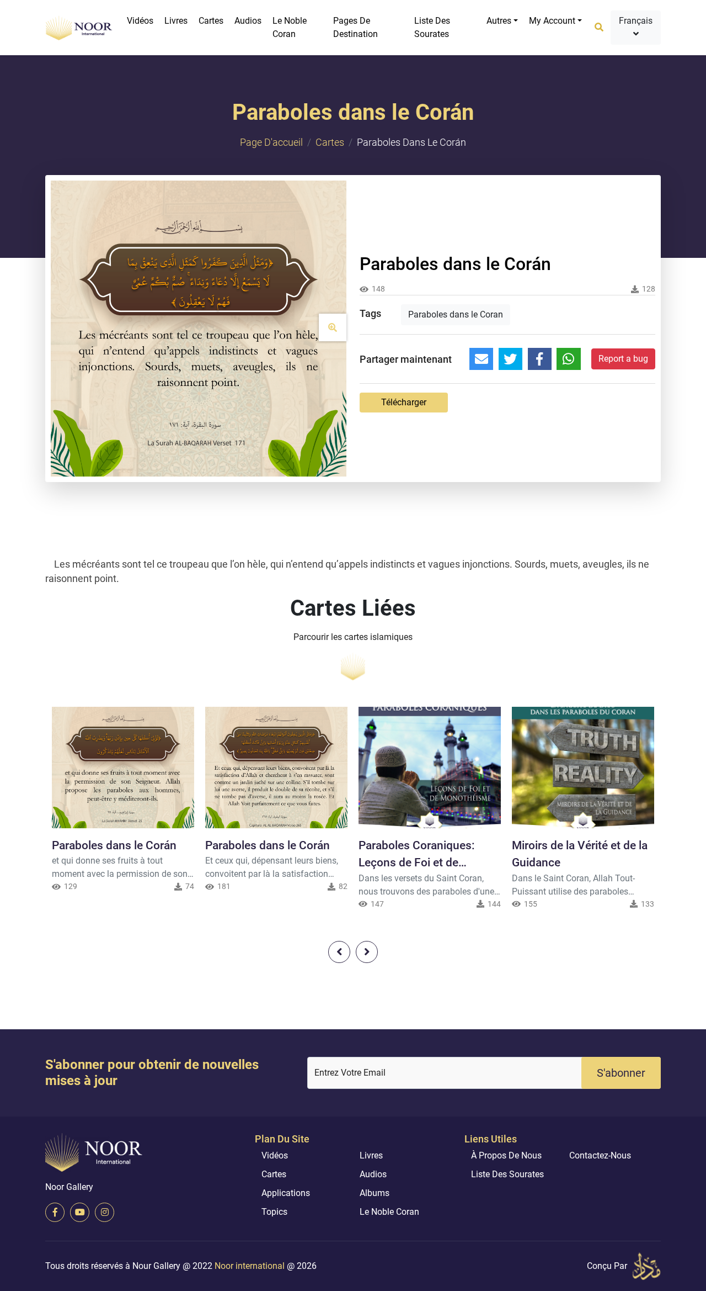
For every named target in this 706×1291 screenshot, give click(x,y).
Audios (247, 20)
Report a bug (623, 358)
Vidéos (140, 20)
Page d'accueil (271, 142)
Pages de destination (355, 27)
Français (635, 20)
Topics (274, 1212)
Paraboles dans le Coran (455, 314)
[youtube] (79, 1212)
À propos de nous (506, 1155)
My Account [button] (552, 20)
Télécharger (403, 402)
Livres (176, 20)
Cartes (211, 20)
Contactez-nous (600, 1155)
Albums (374, 1193)
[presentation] (339, 952)
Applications (285, 1193)
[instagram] (104, 1212)
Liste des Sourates (432, 27)
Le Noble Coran (289, 27)
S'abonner (621, 1073)
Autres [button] (498, 20)
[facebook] (55, 1212)
